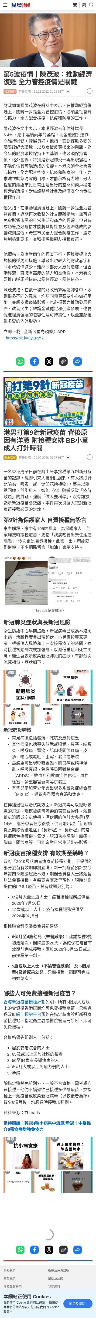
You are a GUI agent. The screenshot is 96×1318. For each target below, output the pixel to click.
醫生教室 (10, 457)
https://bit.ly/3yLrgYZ (25, 338)
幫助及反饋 (55, 1278)
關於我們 (9, 1278)
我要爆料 (54, 1286)
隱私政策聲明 (12, 1286)
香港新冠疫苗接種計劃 (24, 1002)
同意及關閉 (77, 1303)
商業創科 (10, 91)
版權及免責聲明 (58, 1270)
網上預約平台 (28, 1014)
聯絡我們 (9, 1270)
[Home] (21, 5)
